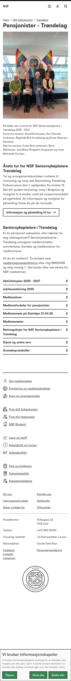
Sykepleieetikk (19, 473)
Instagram (9, 558)
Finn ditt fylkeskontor (23, 409)
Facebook (9, 550)
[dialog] (35, 665)
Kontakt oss (44, 494)
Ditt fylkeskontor (23, 20)
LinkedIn (8, 554)
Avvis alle (38, 675)
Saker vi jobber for (14, 507)
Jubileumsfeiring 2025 (18, 289)
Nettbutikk (43, 500)
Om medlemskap (20, 381)
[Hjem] (35, 591)
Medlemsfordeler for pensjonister (26, 305)
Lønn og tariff (18, 438)
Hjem (6, 20)
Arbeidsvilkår (18, 452)
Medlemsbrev (12, 297)
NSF (6, 6)
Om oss (7, 494)
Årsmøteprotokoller (16, 350)
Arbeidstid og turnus (23, 445)
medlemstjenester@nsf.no (20, 263)
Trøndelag (42, 20)
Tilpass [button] (9, 675)
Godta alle (58, 675)
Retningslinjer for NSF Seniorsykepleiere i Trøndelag (32, 332)
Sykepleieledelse (20, 481)
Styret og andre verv (17, 342)
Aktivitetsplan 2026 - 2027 (21, 281)
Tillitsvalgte (44, 507)
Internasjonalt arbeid (15, 500)
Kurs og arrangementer (24, 396)
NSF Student (17, 424)
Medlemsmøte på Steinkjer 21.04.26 (28, 313)
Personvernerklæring (49, 550)
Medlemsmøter (13, 321)
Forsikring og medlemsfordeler (30, 388)
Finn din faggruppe (22, 417)
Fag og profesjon (20, 466)
